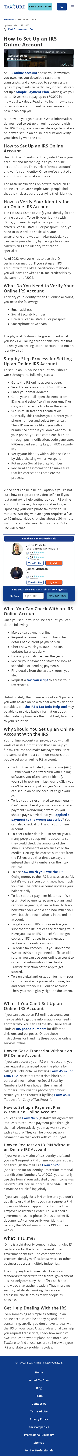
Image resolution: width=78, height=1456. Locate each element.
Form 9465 (30, 1118)
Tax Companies (39, 1427)
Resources (9, 19)
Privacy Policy (39, 1419)
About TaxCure (39, 1380)
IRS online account (23, 73)
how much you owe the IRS (42, 872)
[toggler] (73, 7)
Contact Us (39, 1403)
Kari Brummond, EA (20, 29)
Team (39, 1396)
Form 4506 (62, 1095)
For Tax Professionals (39, 1450)
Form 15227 (51, 1165)
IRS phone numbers (31, 1029)
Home (39, 1372)
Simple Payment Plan (32, 92)
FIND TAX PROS (57, 595)
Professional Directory (39, 1435)
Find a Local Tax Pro (40, 6)
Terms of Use (39, 1411)
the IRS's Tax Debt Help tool (46, 707)
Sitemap (39, 1442)
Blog (39, 1388)
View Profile (35, 563)
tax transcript (37, 680)
